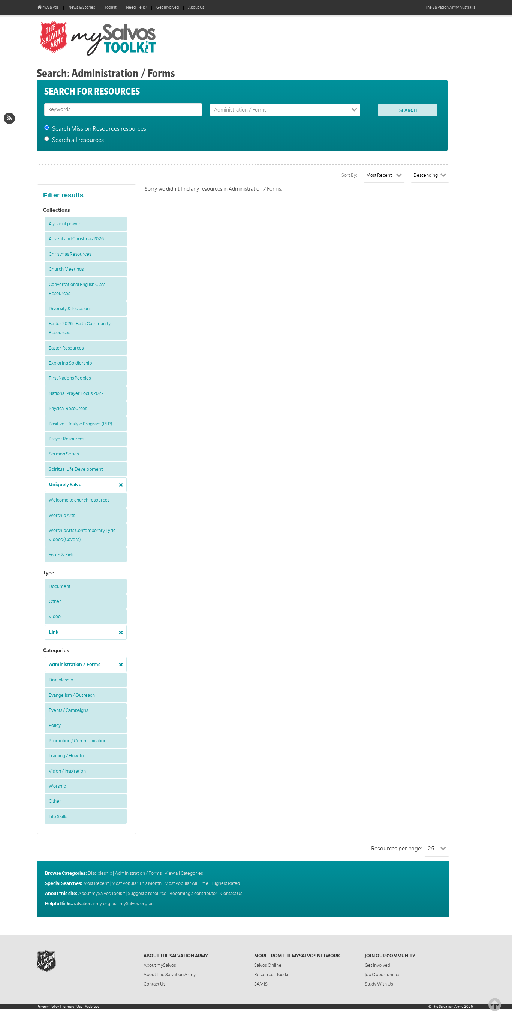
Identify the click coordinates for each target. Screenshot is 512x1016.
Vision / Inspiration (67, 771)
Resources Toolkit (272, 974)
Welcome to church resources (79, 500)
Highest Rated (225, 883)
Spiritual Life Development (76, 469)
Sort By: (349, 175)
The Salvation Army (447, 1006)
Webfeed (92, 1006)
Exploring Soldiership (70, 363)
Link (53, 632)
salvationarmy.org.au (95, 903)
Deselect (119, 482)
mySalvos (123, 37)
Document (59, 586)
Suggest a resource (147, 893)
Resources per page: (396, 848)
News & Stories (81, 7)
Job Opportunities (382, 974)
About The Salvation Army (170, 974)
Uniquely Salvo (65, 484)
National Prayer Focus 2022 (76, 393)
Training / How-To (66, 755)
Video (55, 616)
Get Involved (167, 7)
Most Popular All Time (186, 883)
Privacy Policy (48, 1006)
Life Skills (58, 816)
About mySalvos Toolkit (101, 893)
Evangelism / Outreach (72, 695)
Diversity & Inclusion (69, 308)
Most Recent (96, 883)
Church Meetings (66, 269)
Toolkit (111, 7)
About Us (196, 7)
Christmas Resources (70, 254)
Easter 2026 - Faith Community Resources (80, 328)
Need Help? (136, 7)
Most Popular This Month (137, 883)
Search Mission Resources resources (99, 128)
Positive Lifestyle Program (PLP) (80, 424)
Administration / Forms (74, 664)
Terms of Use (72, 1006)
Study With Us (379, 984)
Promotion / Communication (77, 740)
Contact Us (231, 893)
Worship (57, 786)
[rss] (9, 118)
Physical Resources (68, 408)
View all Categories (184, 873)
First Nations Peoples (70, 378)
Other (55, 601)
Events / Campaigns (68, 710)
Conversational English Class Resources (77, 289)
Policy (55, 725)
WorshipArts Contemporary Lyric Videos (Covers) (82, 535)
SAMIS (261, 984)
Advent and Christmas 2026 (76, 238)
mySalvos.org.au (137, 903)
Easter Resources (66, 348)
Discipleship (61, 680)
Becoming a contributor (193, 893)
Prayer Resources (66, 439)
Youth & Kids (61, 555)
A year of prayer (65, 223)
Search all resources (78, 140)
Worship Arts (62, 515)
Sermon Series (64, 454)
